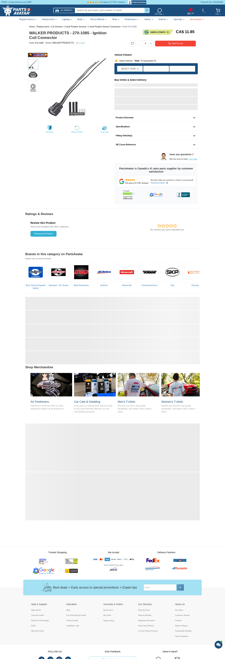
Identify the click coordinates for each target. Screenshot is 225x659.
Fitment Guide (72, 620)
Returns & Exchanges (40, 620)
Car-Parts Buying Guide (76, 615)
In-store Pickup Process (148, 631)
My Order (107, 615)
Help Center (36, 610)
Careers (178, 620)
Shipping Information (146, 620)
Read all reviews (158, 183)
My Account (108, 610)
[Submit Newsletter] (180, 587)
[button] (64, 10)
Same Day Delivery (146, 626)
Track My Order (37, 615)
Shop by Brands (144, 615)
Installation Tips (72, 626)
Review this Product (43, 234)
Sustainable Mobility (183, 631)
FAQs (33, 626)
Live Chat (193, 159)
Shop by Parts (144, 610)
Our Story (179, 610)
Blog (68, 610)
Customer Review (182, 615)
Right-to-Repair (181, 626)
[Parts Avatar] (26, 10)
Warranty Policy (37, 631)
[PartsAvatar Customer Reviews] (135, 2)
